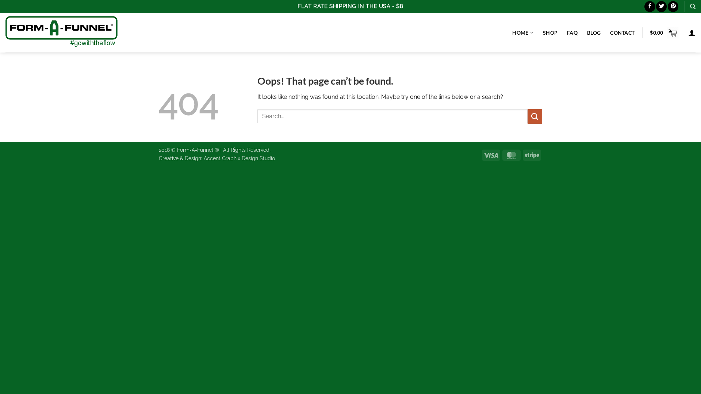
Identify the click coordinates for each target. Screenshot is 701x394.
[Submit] (535, 116)
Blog (594, 33)
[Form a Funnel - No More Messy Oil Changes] (61, 32)
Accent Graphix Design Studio (239, 158)
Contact (622, 33)
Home (520, 33)
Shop (550, 33)
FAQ (572, 33)
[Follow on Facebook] (649, 6)
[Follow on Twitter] (661, 6)
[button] (664, 32)
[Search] (693, 6)
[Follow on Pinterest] (673, 6)
